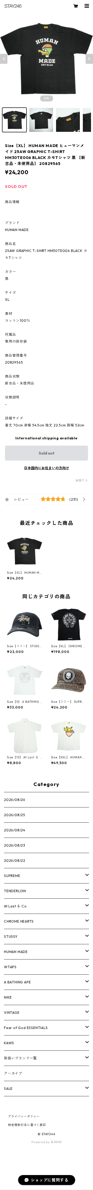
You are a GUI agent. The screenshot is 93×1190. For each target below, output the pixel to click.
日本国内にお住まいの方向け (46, 468)
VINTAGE (12, 1012)
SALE (8, 1088)
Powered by (41, 1142)
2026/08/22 (14, 860)
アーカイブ (13, 1073)
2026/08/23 (14, 845)
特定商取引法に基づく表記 (27, 1125)
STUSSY (11, 936)
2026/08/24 (14, 830)
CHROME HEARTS (18, 921)
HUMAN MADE (16, 952)
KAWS (9, 1043)
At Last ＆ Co (15, 906)
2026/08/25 (14, 815)
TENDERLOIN (15, 891)
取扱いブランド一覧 (20, 1058)
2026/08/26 (14, 799)
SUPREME (12, 875)
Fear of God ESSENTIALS (26, 1028)
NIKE (8, 997)
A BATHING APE (17, 982)
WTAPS (10, 967)
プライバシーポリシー (24, 1116)
